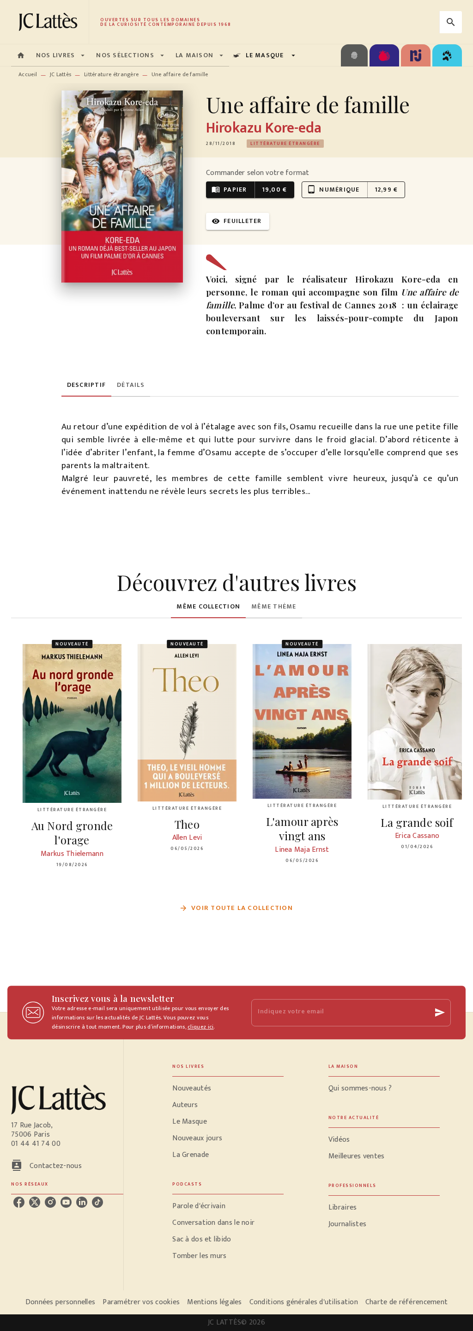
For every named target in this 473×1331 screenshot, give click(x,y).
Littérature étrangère (111, 74)
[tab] (20, 55)
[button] (285, 143)
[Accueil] (50, 22)
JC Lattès (61, 74)
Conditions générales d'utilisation (303, 1302)
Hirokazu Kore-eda (263, 128)
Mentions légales (214, 1302)
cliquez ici (200, 1026)
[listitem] (19, 1202)
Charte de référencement (406, 1302)
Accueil (27, 74)
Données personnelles (60, 1302)
